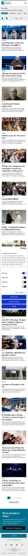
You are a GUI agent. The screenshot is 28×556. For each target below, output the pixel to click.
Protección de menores (16, 539)
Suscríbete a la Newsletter (14, 528)
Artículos (4, 13)
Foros (25, 13)
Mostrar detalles (19, 292)
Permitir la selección (14, 301)
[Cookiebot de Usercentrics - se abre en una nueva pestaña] (20, 248)
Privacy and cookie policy (12, 553)
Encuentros (12, 13)
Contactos (14, 535)
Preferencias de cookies (22, 553)
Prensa (8, 539)
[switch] (24, 277)
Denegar (14, 306)
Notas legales (4, 553)
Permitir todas (14, 297)
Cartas (19, 13)
